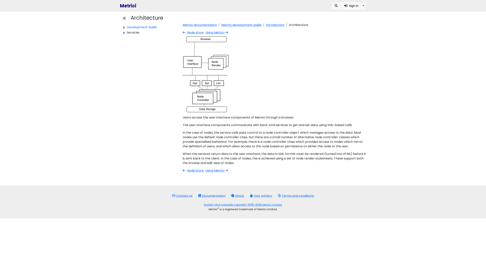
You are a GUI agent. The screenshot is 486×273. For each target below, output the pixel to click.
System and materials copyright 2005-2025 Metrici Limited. (243, 205)
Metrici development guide (241, 25)
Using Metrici (215, 32)
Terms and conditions (298, 196)
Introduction (275, 25)
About (239, 196)
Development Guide (142, 27)
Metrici (128, 6)
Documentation (214, 196)
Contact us (184, 196)
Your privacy (263, 196)
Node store (195, 32)
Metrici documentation (200, 25)
